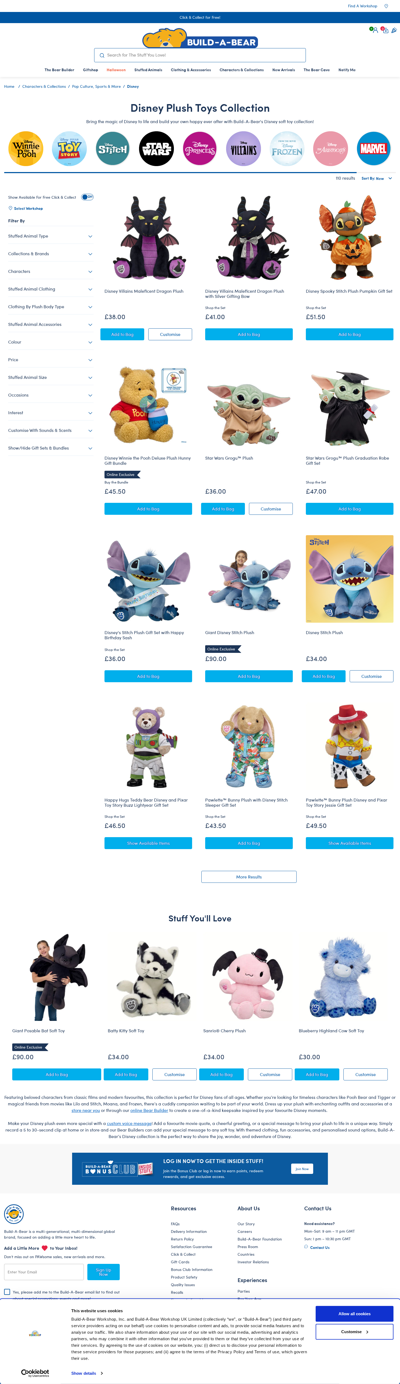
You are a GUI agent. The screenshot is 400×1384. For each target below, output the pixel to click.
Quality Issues (183, 1284)
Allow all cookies (355, 1313)
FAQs (175, 1223)
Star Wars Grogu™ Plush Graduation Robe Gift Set (347, 460)
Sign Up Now (103, 1272)
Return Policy (182, 1239)
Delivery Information (189, 1231)
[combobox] (204, 54)
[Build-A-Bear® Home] (200, 38)
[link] (116, 69)
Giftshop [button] (90, 69)
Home (9, 86)
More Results (249, 877)
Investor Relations (253, 1261)
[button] (375, 30)
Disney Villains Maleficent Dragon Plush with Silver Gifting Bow (244, 293)
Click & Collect (183, 1254)
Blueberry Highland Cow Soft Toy (331, 1030)
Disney (133, 86)
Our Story (246, 1223)
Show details (83, 1373)
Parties (244, 1291)
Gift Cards (180, 1261)
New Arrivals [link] (283, 69)
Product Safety (184, 1277)
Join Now (302, 1169)
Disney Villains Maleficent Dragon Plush (143, 291)
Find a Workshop (362, 5)
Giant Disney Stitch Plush (229, 632)
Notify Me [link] (347, 69)
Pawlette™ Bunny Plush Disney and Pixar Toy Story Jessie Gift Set (346, 802)
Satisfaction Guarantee (191, 1246)
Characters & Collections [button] (242, 69)
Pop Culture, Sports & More (96, 86)
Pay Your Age (249, 1298)
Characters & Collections (44, 86)
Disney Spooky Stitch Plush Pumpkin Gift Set (349, 291)
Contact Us (319, 1247)
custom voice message (129, 1123)
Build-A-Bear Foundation (260, 1239)
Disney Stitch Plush (324, 632)
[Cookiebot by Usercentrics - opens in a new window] (35, 1373)
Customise (351, 1331)
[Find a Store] (390, 6)
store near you (86, 1110)
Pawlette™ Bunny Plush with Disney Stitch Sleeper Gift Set (246, 802)
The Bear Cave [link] (317, 69)
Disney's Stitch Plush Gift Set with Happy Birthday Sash (144, 635)
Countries (246, 1254)
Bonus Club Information (192, 1269)
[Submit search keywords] (102, 55)
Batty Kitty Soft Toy (126, 1030)
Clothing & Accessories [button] (191, 69)
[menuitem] (59, 69)
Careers (245, 1231)
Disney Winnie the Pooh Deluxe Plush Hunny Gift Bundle (147, 460)
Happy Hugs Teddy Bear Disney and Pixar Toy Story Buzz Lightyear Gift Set (146, 802)
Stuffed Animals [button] (148, 69)
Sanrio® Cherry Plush (224, 1030)
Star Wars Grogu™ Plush (229, 458)
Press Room (248, 1246)
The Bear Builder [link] (59, 69)
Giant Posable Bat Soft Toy (38, 1030)
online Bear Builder (149, 1110)
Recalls (177, 1292)
